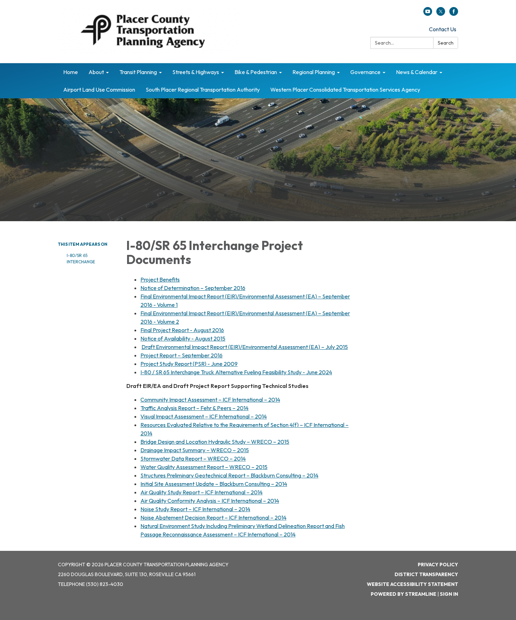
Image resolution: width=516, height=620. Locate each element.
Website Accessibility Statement (412, 584)
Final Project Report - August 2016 (182, 330)
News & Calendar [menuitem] (416, 71)
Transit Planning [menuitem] (138, 71)
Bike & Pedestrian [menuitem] (255, 71)
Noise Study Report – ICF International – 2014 (195, 509)
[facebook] (453, 13)
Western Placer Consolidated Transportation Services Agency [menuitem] (345, 89)
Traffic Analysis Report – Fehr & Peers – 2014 (194, 407)
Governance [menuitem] (365, 71)
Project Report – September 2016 (181, 355)
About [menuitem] (96, 71)
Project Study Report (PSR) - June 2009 (189, 363)
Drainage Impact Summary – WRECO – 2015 (194, 450)
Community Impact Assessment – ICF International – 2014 (210, 399)
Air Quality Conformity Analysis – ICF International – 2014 (209, 500)
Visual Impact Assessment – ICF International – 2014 (203, 416)
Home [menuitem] (70, 71)
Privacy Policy (438, 564)
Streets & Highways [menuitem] (195, 71)
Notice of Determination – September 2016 (192, 287)
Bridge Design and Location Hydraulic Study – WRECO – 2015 (214, 441)
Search (446, 43)
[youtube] (427, 13)
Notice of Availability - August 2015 (182, 338)
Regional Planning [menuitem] (313, 71)
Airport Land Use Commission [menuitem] (99, 89)
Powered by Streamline (403, 594)
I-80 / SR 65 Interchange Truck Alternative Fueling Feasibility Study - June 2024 (236, 372)
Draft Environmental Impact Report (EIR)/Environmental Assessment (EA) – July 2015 (244, 346)
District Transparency (426, 574)
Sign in (449, 594)
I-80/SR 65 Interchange (81, 258)
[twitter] (440, 13)
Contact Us (442, 29)
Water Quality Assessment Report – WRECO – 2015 (203, 466)
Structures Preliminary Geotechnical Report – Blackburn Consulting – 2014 (229, 475)
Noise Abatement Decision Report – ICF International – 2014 (213, 517)
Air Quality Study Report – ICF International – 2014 (201, 492)
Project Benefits (160, 279)
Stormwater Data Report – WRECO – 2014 (193, 458)
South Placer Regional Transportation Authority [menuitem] (203, 89)
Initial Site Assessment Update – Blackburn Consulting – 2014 (213, 483)
